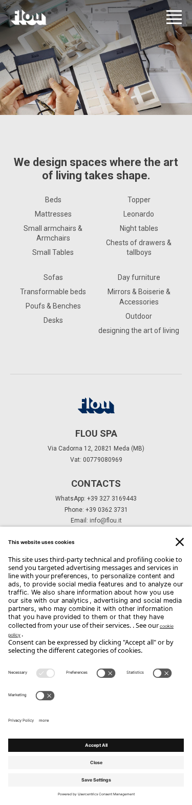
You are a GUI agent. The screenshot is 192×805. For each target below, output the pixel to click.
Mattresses (53, 214)
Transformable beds (53, 292)
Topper (139, 200)
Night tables (139, 228)
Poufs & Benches (53, 306)
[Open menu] (174, 17)
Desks (53, 320)
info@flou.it (106, 520)
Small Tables (53, 252)
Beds (53, 200)
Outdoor (138, 316)
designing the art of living (138, 330)
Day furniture (139, 277)
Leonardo (138, 214)
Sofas (53, 277)
